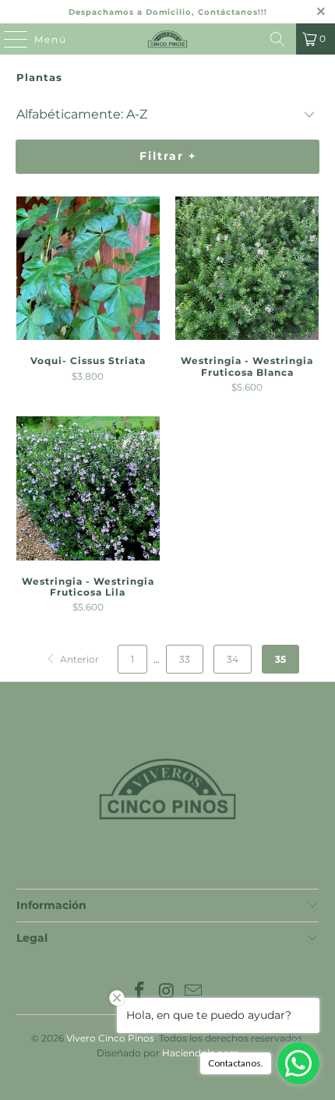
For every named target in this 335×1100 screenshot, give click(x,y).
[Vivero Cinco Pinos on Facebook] (139, 992)
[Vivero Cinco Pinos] (168, 39)
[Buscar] (277, 39)
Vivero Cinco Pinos (110, 1038)
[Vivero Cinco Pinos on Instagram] (166, 992)
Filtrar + (167, 156)
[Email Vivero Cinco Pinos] (194, 992)
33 (184, 659)
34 (232, 659)
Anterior (78, 659)
